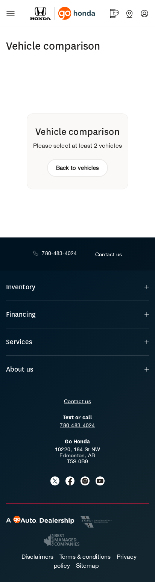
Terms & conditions (85, 556)
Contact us (77, 401)
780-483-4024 (77, 425)
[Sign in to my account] (144, 13)
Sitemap (87, 565)
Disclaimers (37, 556)
